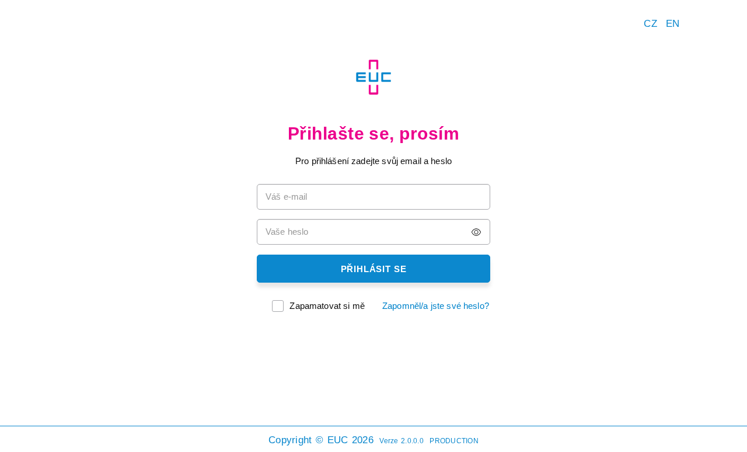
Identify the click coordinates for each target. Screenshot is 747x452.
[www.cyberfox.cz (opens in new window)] (732, 437)
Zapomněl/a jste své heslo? (435, 306)
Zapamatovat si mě (327, 306)
